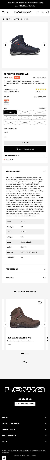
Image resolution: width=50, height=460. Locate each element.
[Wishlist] (37, 12)
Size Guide (42, 108)
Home (5, 19)
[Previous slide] (5, 45)
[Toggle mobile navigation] (3, 12)
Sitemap (33, 456)
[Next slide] (44, 45)
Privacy (16, 456)
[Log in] (42, 12)
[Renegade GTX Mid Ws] (25, 317)
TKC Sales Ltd (25, 450)
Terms (28, 456)
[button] (41, 90)
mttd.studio (5, 453)
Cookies (22, 456)
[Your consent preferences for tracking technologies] (4, 458)
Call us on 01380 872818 (25, 404)
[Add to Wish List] (40, 303)
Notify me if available (26, 149)
